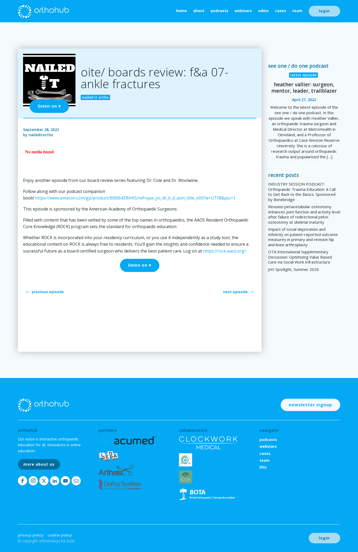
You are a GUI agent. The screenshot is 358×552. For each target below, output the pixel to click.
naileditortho (41, 134)
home (181, 10)
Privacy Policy (31, 535)
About (198, 10)
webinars (243, 10)
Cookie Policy (59, 535)
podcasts (219, 10)
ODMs (263, 10)
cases (280, 10)
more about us (39, 464)
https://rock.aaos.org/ (224, 251)
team (297, 10)
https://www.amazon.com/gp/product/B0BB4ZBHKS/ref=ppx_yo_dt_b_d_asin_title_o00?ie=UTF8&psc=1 (135, 198)
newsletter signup (310, 405)
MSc (263, 467)
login (324, 10)
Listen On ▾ (49, 106)
